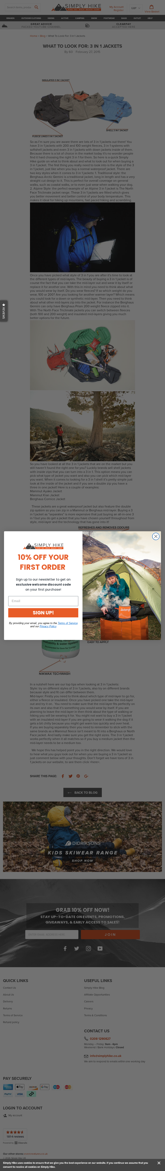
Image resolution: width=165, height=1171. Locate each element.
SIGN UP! (43, 612)
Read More (62, 1167)
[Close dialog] (155, 536)
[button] (4, 311)
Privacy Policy (48, 626)
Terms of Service (68, 623)
